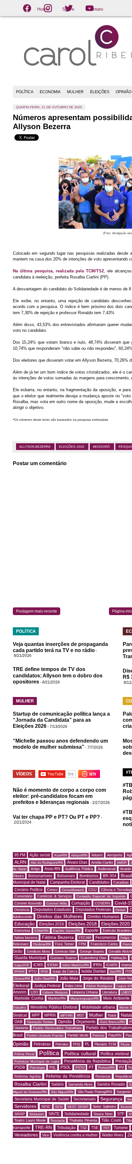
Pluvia (125, 1044)
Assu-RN (52, 869)
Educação (24, 923)
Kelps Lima (73, 986)
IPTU (33, 971)
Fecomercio (105, 937)
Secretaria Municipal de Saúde (41, 1099)
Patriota (98, 1035)
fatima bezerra (25, 937)
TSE (94, 1127)
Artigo (35, 869)
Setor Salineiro (104, 1106)
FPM (82, 944)
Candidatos (99, 882)
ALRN (20, 862)
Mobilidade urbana (98, 1007)
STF (120, 1114)
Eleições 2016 (51, 924)
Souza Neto (103, 1114)
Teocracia (58, 1120)
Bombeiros (88, 876)
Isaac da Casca (65, 971)
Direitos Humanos (103, 916)
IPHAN (19, 971)
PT (91, 1067)
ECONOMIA (50, 92)
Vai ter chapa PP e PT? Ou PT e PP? (56, 817)
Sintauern (36, 1114)
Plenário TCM (105, 1044)
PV (121, 1067)
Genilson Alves (38, 951)
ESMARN (41, 930)
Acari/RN (60, 855)
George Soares (92, 951)
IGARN (111, 965)
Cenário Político (28, 889)
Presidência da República (87, 1061)
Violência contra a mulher (75, 1135)
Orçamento (85, 1021)
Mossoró (102, 446)
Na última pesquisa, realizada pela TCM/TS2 (58, 271)
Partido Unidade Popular (45, 1035)
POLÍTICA (24, 92)
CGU (92, 890)
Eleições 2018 (82, 923)
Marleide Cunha (28, 998)
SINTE (54, 1114)
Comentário (23, 896)
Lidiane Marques (55, 992)
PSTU (80, 1067)
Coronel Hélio (56, 903)
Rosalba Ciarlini (30, 1084)
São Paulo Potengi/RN (95, 1092)
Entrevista (22, 930)
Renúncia (102, 1076)
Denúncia (21, 910)
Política (49, 1053)
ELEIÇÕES (99, 92)
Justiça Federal (47, 985)
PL (87, 1044)
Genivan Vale (65, 951)
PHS (76, 1044)
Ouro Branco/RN (112, 1022)
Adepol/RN (79, 855)
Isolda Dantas (93, 971)
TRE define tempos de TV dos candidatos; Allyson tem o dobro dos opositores (58, 675)
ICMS (38, 965)
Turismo (121, 1127)
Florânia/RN (42, 944)
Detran (121, 910)
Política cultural (79, 1053)
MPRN (50, 1015)
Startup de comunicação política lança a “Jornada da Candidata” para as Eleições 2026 (61, 720)
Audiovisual (106, 869)
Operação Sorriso (40, 1022)
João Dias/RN (44, 978)
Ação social (39, 855)
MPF (36, 1015)
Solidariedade (76, 1114)
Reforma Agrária (27, 1076)
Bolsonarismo (40, 876)
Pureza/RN (106, 1067)
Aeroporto (114, 855)
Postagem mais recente (36, 611)
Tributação (66, 1127)
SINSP (19, 1114)
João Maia (69, 978)
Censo (52, 890)
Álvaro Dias (77, 862)
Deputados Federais (93, 909)
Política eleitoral (115, 1054)
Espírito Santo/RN (66, 930)
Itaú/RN (115, 971)
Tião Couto (111, 1120)
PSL (52, 1067)
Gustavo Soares (63, 958)
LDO (34, 992)
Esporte (91, 930)
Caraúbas (121, 882)
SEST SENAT (78, 1106)
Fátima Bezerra (58, 937)
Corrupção (80, 903)
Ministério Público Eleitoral (54, 1007)
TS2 (83, 1128)
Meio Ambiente (116, 998)
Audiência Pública (79, 869)
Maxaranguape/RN (84, 998)
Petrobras (42, 1044)
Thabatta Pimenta (83, 1120)
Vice (45, 1135)
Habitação (119, 958)
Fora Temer (64, 944)
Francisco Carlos (104, 944)
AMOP (122, 862)
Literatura (109, 992)
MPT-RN (66, 1015)
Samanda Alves (80, 1084)
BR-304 (109, 876)
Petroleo (61, 1044)
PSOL (66, 1067)
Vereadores (26, 1134)
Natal (112, 1015)
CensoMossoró (73, 890)
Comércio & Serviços (54, 896)
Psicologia (37, 1067)
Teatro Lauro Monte (30, 1120)
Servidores (25, 1106)
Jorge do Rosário (98, 978)
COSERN (102, 903)
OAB (18, 1021)
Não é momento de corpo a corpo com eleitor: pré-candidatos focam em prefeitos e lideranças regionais (59, 796)
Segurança (111, 1098)
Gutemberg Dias (93, 958)
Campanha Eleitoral (67, 882)
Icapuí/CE (21, 965)
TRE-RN (43, 1127)
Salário (57, 1084)
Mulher (96, 1015)
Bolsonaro (66, 876)
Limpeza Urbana (85, 992)
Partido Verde (78, 1035)
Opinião (65, 1021)
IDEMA (52, 965)
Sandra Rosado (111, 1084)
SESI (59, 1106)
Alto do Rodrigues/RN (47, 862)
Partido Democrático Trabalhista (57, 1028)
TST (106, 1128)
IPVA (44, 971)
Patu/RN (114, 1035)
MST (80, 1015)
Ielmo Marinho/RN (75, 965)
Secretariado (84, 1099)
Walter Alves (112, 1135)
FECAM (85, 937)
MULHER (75, 92)
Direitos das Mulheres (59, 916)
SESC (46, 1106)
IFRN (97, 965)
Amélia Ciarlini (102, 862)
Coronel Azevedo (28, 903)
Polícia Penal (24, 1054)
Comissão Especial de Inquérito (101, 896)
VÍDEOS (24, 774)
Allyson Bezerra (35, 446)
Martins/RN (57, 998)
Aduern (97, 855)
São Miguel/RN (62, 1092)
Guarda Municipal (30, 958)
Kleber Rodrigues (99, 986)
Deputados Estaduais (52, 909)
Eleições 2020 (72, 446)
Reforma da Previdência (68, 1076)
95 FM (19, 855)
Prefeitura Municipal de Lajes (36, 1061)
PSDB (19, 1067)
